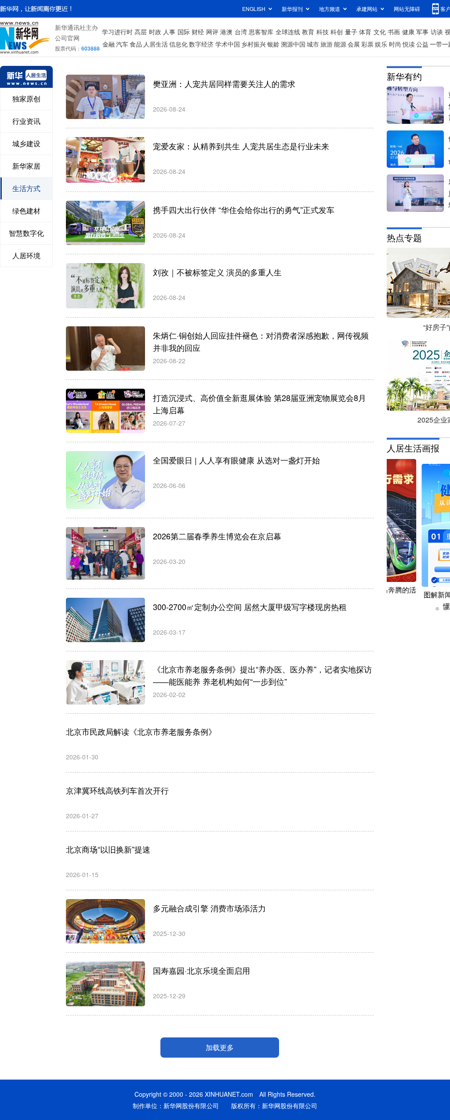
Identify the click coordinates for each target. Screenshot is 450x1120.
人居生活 (155, 44)
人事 (169, 31)
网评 (212, 31)
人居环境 (26, 255)
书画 (394, 31)
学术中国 (227, 44)
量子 (351, 31)
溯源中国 (293, 44)
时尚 (395, 44)
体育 (365, 31)
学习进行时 (117, 31)
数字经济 (201, 44)
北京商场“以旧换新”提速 (108, 849)
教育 (308, 31)
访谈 (437, 31)
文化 (380, 31)
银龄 (273, 44)
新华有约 (404, 76)
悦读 (409, 44)
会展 (354, 44)
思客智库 (261, 31)
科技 (322, 31)
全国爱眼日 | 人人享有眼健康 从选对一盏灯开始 (236, 460)
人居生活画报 (413, 447)
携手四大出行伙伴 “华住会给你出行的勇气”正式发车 (243, 209)
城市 (313, 44)
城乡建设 (26, 143)
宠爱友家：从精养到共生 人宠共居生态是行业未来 (241, 146)
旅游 (326, 44)
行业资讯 (26, 121)
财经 (198, 31)
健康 (408, 31)
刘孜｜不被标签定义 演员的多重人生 (217, 272)
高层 (140, 31)
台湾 (241, 31)
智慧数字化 (26, 233)
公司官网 (67, 37)
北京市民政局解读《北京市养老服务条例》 (141, 731)
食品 (136, 44)
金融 (108, 44)
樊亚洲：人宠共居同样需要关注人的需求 (224, 83)
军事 (422, 31)
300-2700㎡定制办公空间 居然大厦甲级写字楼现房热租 (250, 606)
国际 (184, 31)
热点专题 (404, 237)
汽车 (122, 44)
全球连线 (288, 31)
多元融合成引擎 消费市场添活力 (209, 908)
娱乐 (381, 44)
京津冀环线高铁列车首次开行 (117, 790)
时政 (155, 31)
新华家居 (26, 166)
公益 (422, 44)
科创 (336, 31)
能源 (340, 44)
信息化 (178, 44)
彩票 (367, 44)
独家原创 (26, 99)
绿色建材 (26, 211)
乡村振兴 (253, 44)
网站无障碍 (407, 8)
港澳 (226, 31)
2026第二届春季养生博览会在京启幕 (217, 536)
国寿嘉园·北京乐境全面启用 (201, 970)
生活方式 (26, 188)
